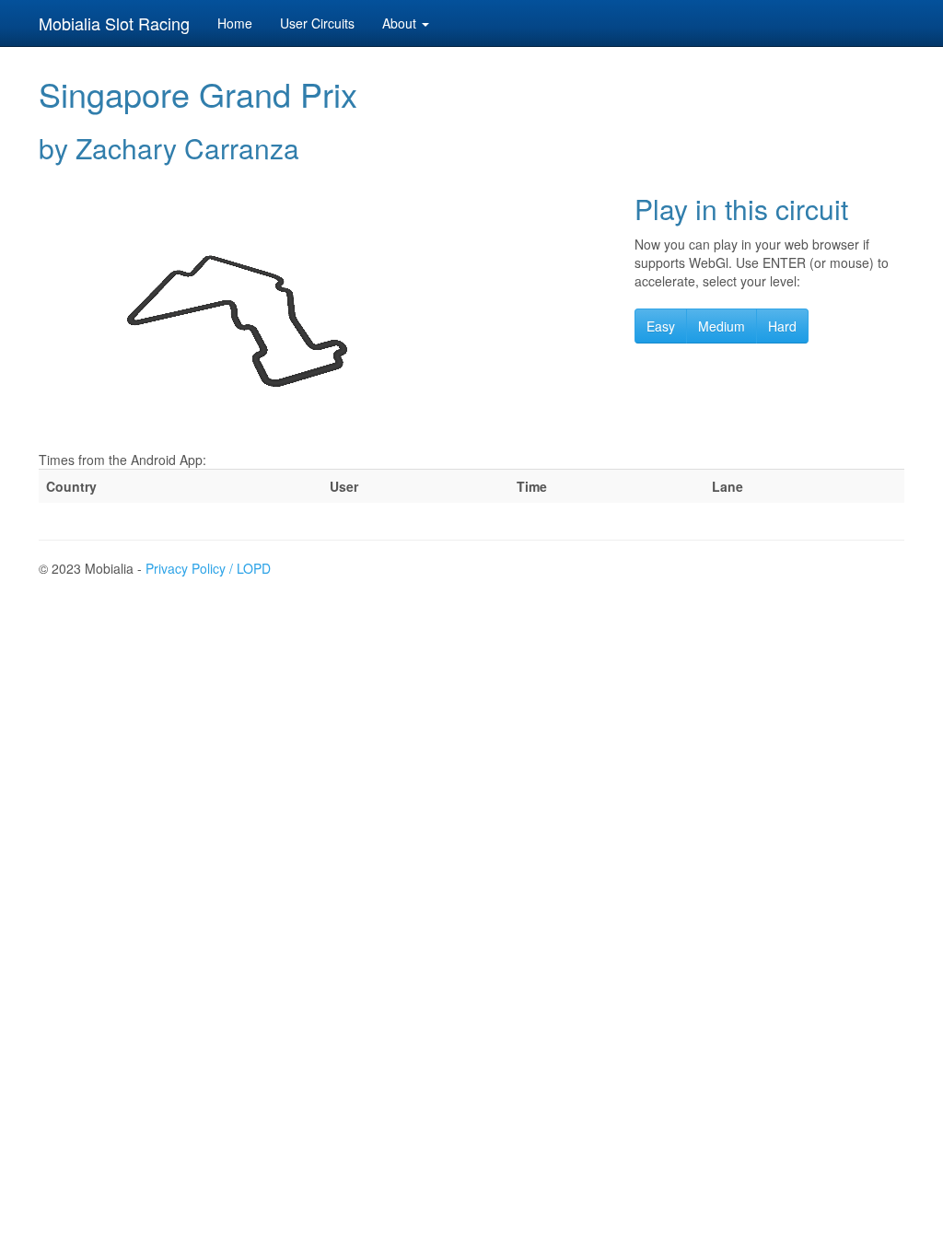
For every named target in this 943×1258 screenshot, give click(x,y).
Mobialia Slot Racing (114, 23)
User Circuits (317, 23)
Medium (721, 326)
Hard (782, 326)
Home (234, 23)
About (401, 23)
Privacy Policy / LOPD (208, 568)
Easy (660, 326)
